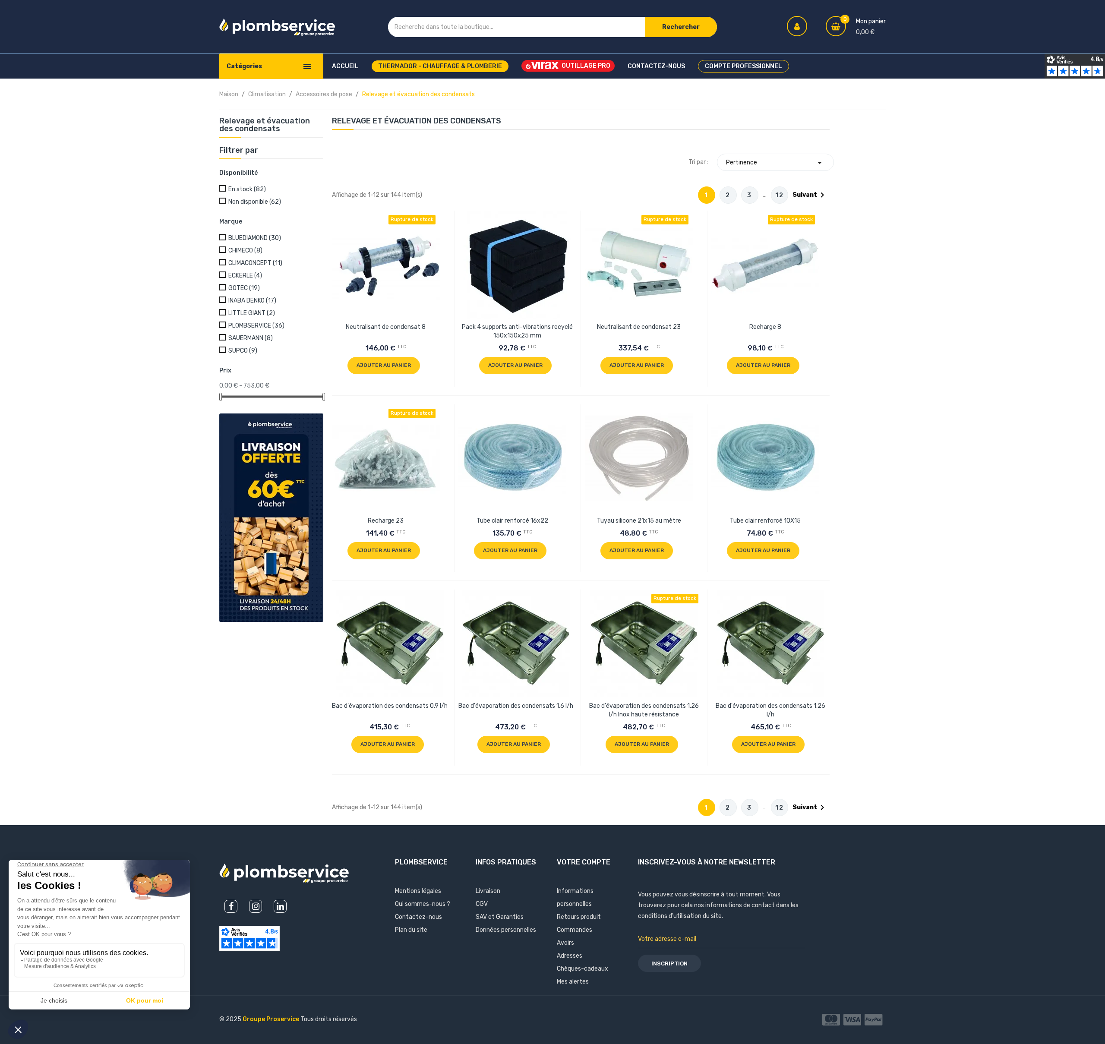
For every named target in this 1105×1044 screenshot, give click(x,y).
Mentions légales (418, 891)
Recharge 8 (765, 327)
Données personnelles (506, 930)
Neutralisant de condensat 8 (386, 327)
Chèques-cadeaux (582, 968)
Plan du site (411, 930)
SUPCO (242, 350)
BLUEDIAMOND (254, 238)
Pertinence (775, 163)
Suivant (809, 195)
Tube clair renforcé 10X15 (765, 520)
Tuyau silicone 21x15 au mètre (639, 520)
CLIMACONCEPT (255, 263)
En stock (247, 189)
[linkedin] (280, 906)
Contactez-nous (418, 917)
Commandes (574, 930)
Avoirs (565, 942)
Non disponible (254, 201)
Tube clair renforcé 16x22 (512, 520)
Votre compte (583, 862)
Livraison (488, 891)
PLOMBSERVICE (256, 325)
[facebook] (230, 906)
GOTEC (244, 288)
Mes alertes (573, 981)
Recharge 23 (386, 520)
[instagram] (255, 906)
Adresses (569, 955)
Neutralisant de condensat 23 (639, 327)
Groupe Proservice (271, 1019)
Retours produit (579, 917)
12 (779, 195)
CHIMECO (245, 250)
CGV (482, 904)
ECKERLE (245, 275)
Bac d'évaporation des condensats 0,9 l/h (390, 706)
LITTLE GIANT (251, 313)
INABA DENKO (252, 300)
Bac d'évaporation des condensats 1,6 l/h (515, 706)
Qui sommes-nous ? (422, 904)
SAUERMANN (250, 338)
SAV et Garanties (500, 917)
